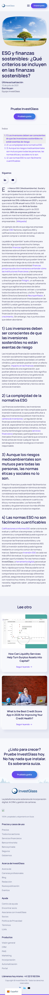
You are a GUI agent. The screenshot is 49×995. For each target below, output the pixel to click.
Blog (4, 877)
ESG (11, 229)
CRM (4, 947)
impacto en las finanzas (22, 365)
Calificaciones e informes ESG (16, 528)
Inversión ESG (29, 552)
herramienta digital (25, 561)
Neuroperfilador (35, 295)
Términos (6, 925)
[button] (28, 5)
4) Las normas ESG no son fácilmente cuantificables (24, 159)
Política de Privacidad (12, 920)
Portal (5, 968)
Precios (5, 829)
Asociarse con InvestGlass (14, 912)
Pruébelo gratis (24, 116)
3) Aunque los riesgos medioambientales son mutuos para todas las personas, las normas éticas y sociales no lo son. (25, 151)
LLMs (4, 929)
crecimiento (7, 316)
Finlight (25, 280)
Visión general (8, 942)
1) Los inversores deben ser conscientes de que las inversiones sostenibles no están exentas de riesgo (25, 138)
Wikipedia (21, 221)
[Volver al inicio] (8, 5)
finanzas (16, 247)
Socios (5, 916)
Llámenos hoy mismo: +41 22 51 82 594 (21, 976)
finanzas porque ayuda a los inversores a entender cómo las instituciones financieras (24, 268)
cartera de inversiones (12, 418)
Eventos (6, 890)
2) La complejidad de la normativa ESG (24, 145)
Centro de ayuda (10, 903)
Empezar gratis (39, 6)
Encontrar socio (9, 908)
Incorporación (8, 959)
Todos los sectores (11, 834)
